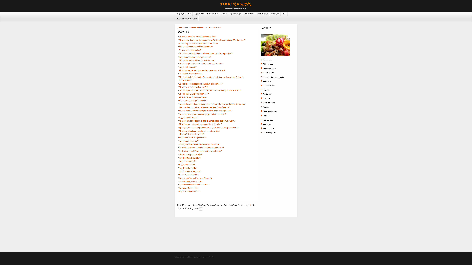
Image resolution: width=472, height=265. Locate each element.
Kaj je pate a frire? (187, 165)
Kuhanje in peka (212, 14)
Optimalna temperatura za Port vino (194, 185)
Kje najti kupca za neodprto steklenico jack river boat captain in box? (208, 127)
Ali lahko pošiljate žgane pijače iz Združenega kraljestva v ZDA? (207, 121)
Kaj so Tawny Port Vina (189, 191)
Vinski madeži (268, 128)
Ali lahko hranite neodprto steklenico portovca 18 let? (202, 70)
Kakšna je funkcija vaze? (190, 171)
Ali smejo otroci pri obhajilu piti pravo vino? (197, 37)
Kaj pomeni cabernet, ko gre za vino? (195, 57)
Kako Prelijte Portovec (188, 175)
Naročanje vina (269, 86)
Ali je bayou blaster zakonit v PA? (193, 87)
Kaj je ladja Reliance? (188, 117)
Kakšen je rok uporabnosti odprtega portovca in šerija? (202, 114)
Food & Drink (183, 28)
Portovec (217, 28)
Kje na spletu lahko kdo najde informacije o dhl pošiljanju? (204, 107)
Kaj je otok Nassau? (188, 67)
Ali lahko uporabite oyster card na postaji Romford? (201, 64)
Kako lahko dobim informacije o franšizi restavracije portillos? (205, 111)
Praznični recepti (262, 14)
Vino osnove (268, 120)
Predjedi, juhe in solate (183, 14)
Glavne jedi (275, 14)
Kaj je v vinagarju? (187, 161)
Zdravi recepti (248, 14)
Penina (266, 107)
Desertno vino (268, 73)
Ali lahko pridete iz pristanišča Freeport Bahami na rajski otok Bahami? (210, 91)
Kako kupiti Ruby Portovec (190, 181)
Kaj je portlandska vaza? (189, 158)
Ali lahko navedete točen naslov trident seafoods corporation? (206, 54)
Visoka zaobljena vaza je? (190, 154)
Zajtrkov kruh (199, 14)
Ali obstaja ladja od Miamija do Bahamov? (197, 60)
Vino (284, 14)
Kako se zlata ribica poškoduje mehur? (196, 47)
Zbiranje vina (268, 64)
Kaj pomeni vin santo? (188, 141)
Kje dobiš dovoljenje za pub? (191, 134)
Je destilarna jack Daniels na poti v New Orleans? (200, 151)
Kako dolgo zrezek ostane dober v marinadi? (198, 43)
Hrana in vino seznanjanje (273, 77)
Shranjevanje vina (270, 111)
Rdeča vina (267, 94)
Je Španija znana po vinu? (190, 74)
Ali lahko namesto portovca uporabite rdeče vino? (200, 124)
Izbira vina (267, 98)
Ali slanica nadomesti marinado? (193, 97)
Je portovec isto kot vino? (190, 50)
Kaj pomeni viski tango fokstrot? (193, 138)
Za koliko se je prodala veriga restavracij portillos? (201, 84)
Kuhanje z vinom (269, 68)
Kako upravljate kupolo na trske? (193, 101)
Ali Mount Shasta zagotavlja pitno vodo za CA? (199, 131)
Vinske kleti (267, 124)
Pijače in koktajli (235, 14)
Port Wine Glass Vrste (188, 188)
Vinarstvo (267, 81)
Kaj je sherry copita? (188, 168)
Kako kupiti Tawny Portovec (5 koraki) (195, 178)
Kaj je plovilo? (185, 80)
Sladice (224, 14)
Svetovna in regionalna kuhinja (186, 18)
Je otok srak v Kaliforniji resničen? (194, 94)
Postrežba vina (269, 103)
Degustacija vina (269, 133)
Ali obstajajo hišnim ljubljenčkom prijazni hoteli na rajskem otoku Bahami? (211, 77)
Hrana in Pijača (197, 28)
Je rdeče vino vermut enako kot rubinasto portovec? (201, 148)
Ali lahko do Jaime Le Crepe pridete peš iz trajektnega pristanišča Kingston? (212, 40)
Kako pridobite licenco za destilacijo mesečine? (199, 144)
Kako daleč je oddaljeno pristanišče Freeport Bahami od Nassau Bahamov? (212, 104)
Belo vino (266, 116)
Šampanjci (267, 60)
